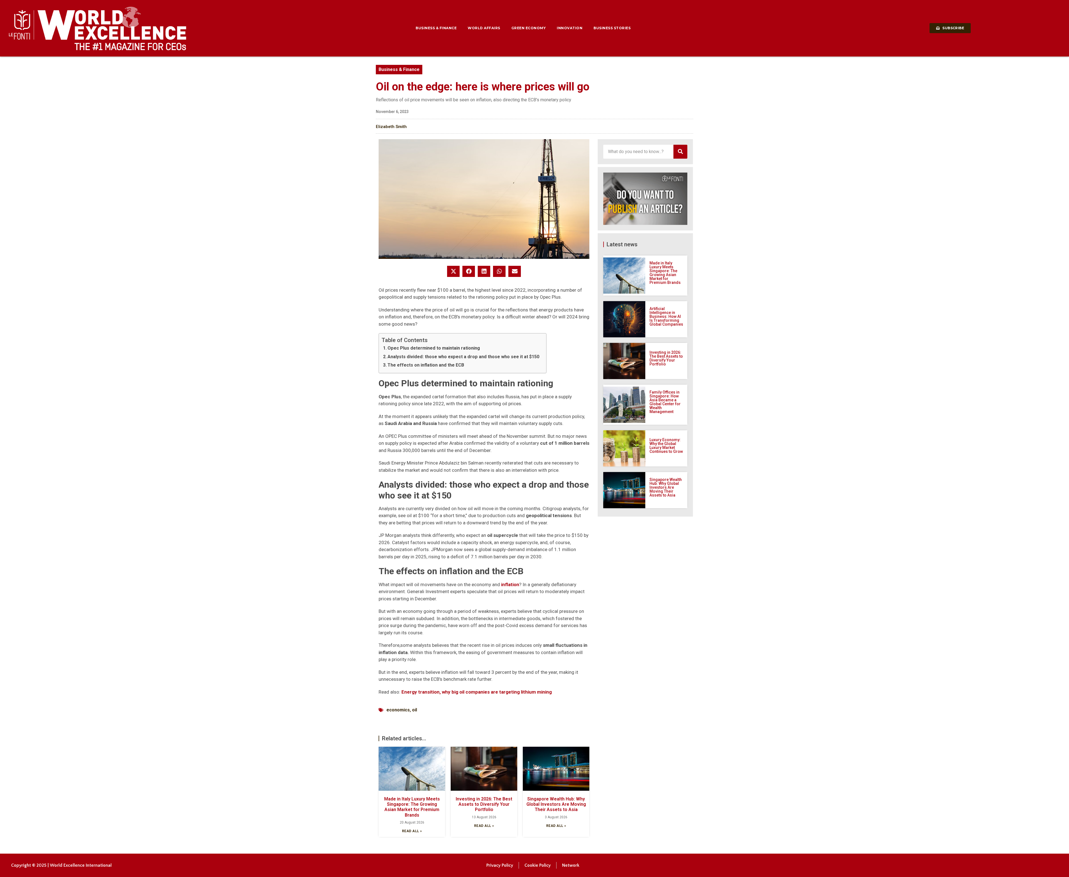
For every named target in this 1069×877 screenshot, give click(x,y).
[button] (453, 271)
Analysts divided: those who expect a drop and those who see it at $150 (463, 356)
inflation (510, 584)
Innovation (569, 28)
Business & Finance (436, 28)
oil (414, 710)
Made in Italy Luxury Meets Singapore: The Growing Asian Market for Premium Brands (412, 807)
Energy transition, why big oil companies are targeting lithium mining (476, 692)
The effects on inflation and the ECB (426, 365)
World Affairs (484, 28)
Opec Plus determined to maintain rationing (434, 348)
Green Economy (528, 28)
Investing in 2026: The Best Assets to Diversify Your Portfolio (484, 804)
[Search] (680, 152)
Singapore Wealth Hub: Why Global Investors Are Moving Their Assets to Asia (556, 804)
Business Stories (612, 28)
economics (398, 710)
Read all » (412, 831)
